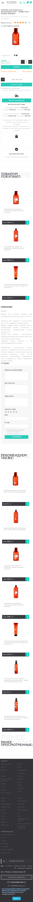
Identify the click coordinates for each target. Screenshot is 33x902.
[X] (17, 55)
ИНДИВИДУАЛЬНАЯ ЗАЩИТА (23, 819)
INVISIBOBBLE (21, 770)
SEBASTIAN (21, 804)
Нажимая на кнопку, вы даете (17, 89)
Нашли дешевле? (27, 71)
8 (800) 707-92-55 (16, 861)
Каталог (4, 761)
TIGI (18, 813)
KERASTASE (21, 779)
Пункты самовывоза (16, 100)
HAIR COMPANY (6, 793)
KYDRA (19, 785)
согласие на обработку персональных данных (17, 90)
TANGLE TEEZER (22, 810)
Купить (16, 67)
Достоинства (10, 383)
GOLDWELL (21, 773)
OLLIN (3, 816)
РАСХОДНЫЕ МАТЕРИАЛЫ (21, 827)
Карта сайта (5, 852)
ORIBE (3, 819)
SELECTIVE (20, 807)
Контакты (4, 843)
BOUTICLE (4, 770)
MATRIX (3, 801)
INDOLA (19, 764)
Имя (6, 415)
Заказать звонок (16, 877)
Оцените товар (10, 409)
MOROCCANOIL (6, 807)
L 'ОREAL (20, 788)
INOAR (19, 767)
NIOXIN (3, 810)
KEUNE (19, 782)
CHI (2, 773)
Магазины (4, 846)
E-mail (7, 422)
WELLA (19, 816)
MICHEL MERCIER (6, 804)
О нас (3, 837)
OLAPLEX (4, 813)
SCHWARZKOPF (22, 801)
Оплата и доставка (8, 834)
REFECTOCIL (5, 825)
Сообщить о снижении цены (8, 71)
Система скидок (7, 849)
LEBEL (19, 791)
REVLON (20, 798)
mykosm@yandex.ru (18, 882)
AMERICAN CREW (6, 764)
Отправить (16, 437)
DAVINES (3, 776)
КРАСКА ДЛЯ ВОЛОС (24, 823)
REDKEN (3, 822)
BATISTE (3, 767)
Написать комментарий (13, 370)
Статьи (3, 840)
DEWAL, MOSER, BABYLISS (6, 780)
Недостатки (9, 396)
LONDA (3, 798)
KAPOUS (20, 776)
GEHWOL (4, 790)
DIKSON (3, 784)
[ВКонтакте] (14, 55)
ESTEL (3, 787)
